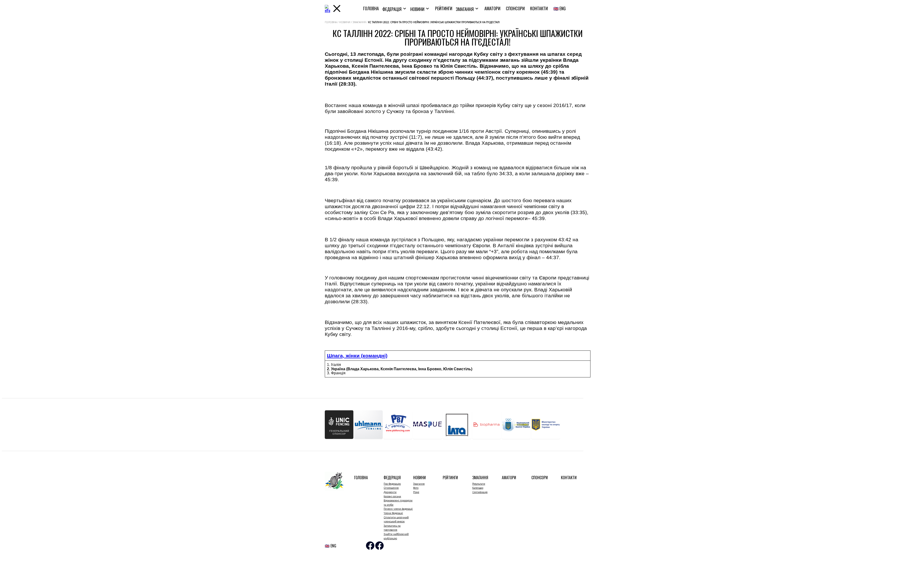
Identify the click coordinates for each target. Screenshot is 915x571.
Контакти (539, 8)
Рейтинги (443, 8)
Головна (371, 8)
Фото (415, 487)
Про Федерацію (392, 483)
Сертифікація (480, 492)
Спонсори (515, 8)
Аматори (492, 8)
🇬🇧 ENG (559, 8)
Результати (478, 483)
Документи (390, 492)
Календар (477, 487)
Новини (417, 9)
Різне (416, 492)
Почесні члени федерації (398, 508)
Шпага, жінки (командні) (357, 355)
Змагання (465, 9)
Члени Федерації (393, 513)
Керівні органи (392, 496)
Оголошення (391, 487)
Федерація (392, 9)
